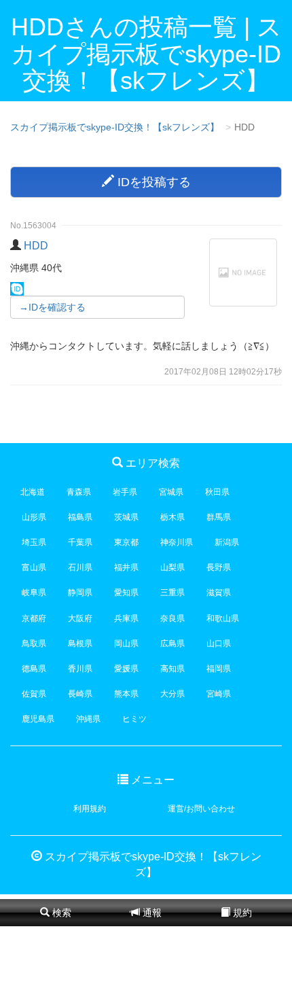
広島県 (172, 643)
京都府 (34, 618)
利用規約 (89, 808)
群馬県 (218, 517)
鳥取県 (34, 643)
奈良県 (172, 618)
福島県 (80, 517)
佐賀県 (34, 694)
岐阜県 (34, 592)
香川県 (80, 668)
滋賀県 (218, 592)
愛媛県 (126, 668)
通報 (151, 912)
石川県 (80, 567)
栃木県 (172, 517)
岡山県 (126, 643)
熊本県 (126, 694)
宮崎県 (218, 694)
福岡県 (218, 668)
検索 (60, 912)
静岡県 (80, 592)
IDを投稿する (152, 182)
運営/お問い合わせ (201, 808)
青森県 (79, 492)
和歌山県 (222, 618)
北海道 (32, 492)
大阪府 (80, 618)
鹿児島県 (38, 719)
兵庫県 (126, 618)
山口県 (218, 643)
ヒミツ (134, 719)
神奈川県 (176, 542)
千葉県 (80, 542)
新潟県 (227, 542)
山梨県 (172, 567)
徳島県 (34, 668)
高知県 (172, 668)
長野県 (218, 567)
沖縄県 (88, 719)
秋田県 (217, 492)
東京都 (126, 542)
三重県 (172, 592)
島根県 (80, 643)
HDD (36, 245)
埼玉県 (34, 542)
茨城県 (126, 517)
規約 (241, 912)
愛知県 (126, 592)
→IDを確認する (52, 307)
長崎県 (80, 694)
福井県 (126, 567)
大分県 (172, 694)
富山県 (34, 567)
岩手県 (125, 492)
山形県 (34, 517)
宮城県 (171, 492)
